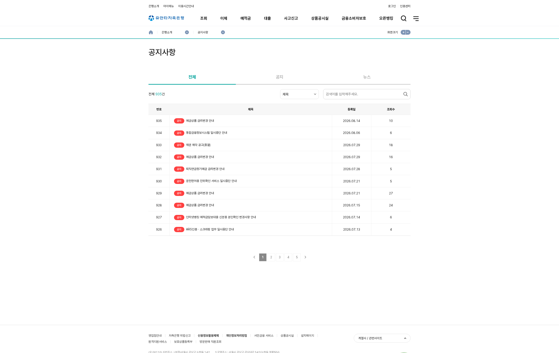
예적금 (245, 18)
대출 (267, 18)
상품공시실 (320, 18)
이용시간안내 (186, 6)
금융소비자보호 (354, 18)
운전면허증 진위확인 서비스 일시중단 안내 (207, 181)
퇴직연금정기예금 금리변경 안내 (200, 169)
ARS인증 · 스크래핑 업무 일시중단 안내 (205, 229)
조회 (203, 18)
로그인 (392, 6)
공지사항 (202, 32)
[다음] (305, 257)
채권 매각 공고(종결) (193, 145)
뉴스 (367, 77)
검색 (406, 94)
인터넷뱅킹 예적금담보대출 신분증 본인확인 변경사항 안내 (216, 217)
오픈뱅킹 (386, 18)
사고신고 (291, 18)
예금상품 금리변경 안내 (195, 120)
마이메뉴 (168, 6)
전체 (192, 77)
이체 (223, 18)
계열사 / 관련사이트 (370, 338)
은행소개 (153, 6)
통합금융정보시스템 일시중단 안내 (202, 132)
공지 (279, 77)
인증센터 (405, 6)
